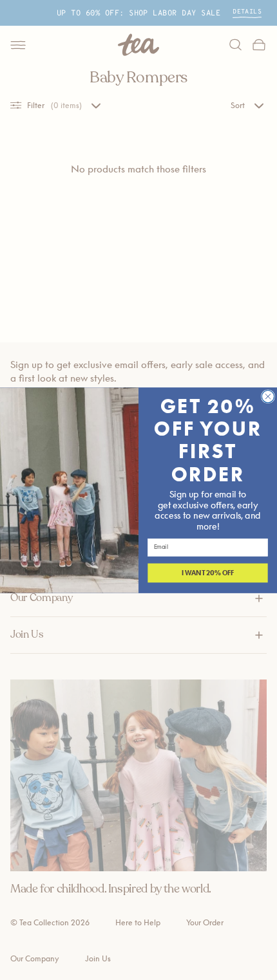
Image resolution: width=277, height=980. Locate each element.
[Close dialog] (268, 396)
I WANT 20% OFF (208, 573)
